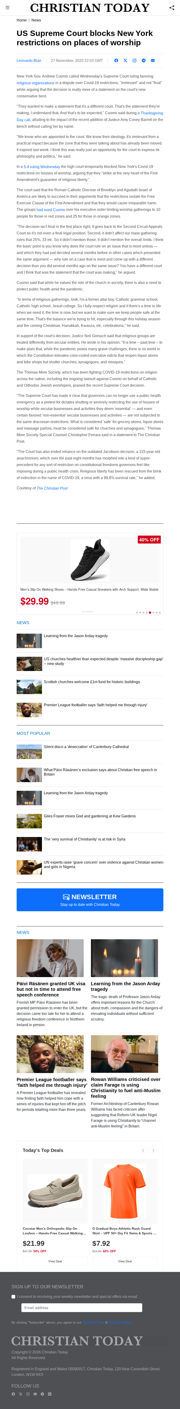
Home (22, 20)
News (36, 20)
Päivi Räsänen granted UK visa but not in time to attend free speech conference (51, 989)
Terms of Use (93, 1322)
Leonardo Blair (29, 61)
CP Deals (87, 611)
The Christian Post (52, 488)
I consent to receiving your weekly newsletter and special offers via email (77, 1297)
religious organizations (35, 83)
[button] (7, 8)
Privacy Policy (120, 1322)
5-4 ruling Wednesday (42, 167)
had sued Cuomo (51, 210)
